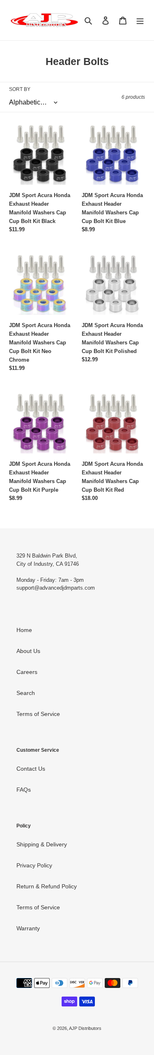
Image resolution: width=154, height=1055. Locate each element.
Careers (26, 672)
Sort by (19, 89)
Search (25, 693)
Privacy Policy (34, 865)
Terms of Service (38, 714)
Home (24, 630)
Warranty (28, 928)
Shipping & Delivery (41, 844)
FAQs (23, 789)
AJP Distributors (85, 1028)
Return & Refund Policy (46, 886)
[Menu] (140, 20)
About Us (28, 651)
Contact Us (30, 768)
